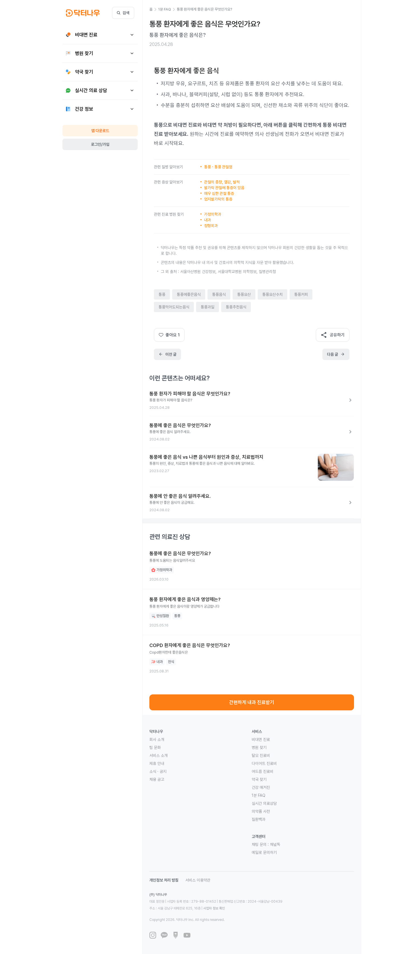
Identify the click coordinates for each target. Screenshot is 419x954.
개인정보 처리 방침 (163, 880)
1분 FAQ (258, 795)
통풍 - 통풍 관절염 (218, 167)
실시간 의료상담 (264, 803)
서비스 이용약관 (197, 880)
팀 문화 (155, 747)
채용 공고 (156, 779)
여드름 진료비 (262, 771)
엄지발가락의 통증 (218, 199)
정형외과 (211, 225)
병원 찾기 (259, 747)
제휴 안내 (156, 763)
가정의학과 (212, 214)
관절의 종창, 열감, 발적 (222, 182)
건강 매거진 (261, 787)
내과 (207, 220)
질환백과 (258, 819)
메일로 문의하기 (264, 852)
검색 (126, 13)
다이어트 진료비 (264, 763)
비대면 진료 (261, 739)
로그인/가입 (100, 144)
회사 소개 (156, 739)
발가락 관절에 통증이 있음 (224, 187)
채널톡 (275, 844)
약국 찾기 (259, 779)
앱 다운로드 (100, 130)
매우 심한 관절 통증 (219, 193)
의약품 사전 (261, 811)
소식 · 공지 (157, 771)
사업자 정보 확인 (214, 908)
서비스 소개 (158, 755)
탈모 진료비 (261, 755)
